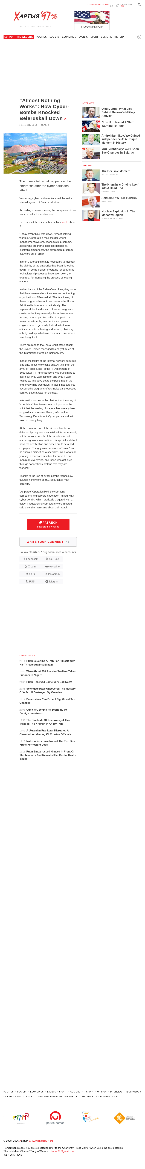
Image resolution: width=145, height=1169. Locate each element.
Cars (18, 1096)
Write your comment (48, 541)
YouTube (54, 558)
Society (54, 37)
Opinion (87, 165)
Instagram (54, 573)
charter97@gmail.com (62, 1151)
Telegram (54, 581)
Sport (94, 37)
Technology (133, 1092)
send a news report (99, 4)
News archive (125, 4)
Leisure (29, 1096)
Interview (88, 103)
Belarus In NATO (110, 1096)
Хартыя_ (35, 16)
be (111, 6)
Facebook (32, 558)
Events (83, 37)
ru (117, 6)
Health (8, 1096)
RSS (32, 581)
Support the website (48, 524)
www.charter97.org (42, 1140)
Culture (106, 37)
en (122, 6)
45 (65, 119)
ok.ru (32, 573)
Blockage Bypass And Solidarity (57, 1096)
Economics (69, 37)
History (119, 37)
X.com (32, 566)
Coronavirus (89, 1096)
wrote (65, 222)
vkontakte (54, 566)
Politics (41, 37)
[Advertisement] (40, 69)
